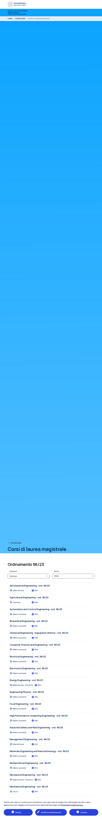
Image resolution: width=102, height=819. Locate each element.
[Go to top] (99, 816)
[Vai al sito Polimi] (17, 4)
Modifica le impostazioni (51, 812)
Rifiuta (18, 812)
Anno (56, 571)
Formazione (16, 543)
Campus (13, 571)
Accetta (83, 812)
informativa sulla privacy (72, 805)
